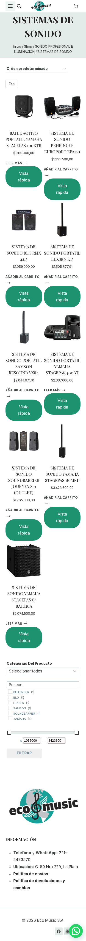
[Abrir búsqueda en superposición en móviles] (19, 6)
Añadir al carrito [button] (61, 169)
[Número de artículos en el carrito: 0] (76, 6)
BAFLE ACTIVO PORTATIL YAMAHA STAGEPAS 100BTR (24, 139)
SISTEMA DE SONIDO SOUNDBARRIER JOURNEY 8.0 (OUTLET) (23, 480)
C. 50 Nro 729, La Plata (56, 866)
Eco (12, 84)
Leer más (14, 163)
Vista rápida (24, 176)
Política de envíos (30, 874)
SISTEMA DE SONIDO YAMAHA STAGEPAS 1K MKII (62, 474)
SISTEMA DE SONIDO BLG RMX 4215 (24, 253)
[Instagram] (68, 931)
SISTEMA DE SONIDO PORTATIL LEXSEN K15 (62, 253)
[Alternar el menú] (10, 6)
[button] (76, 931)
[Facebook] (59, 931)
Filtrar (24, 753)
